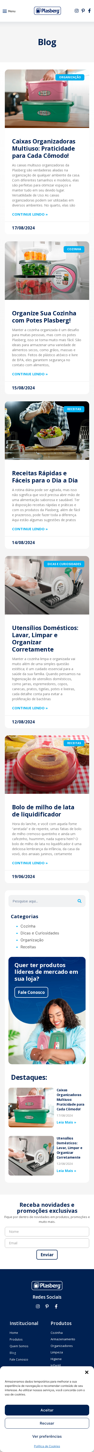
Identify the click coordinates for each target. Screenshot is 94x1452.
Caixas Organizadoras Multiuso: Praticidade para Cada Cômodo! (43, 148)
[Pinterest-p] (83, 11)
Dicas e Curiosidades (39, 933)
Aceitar (47, 1410)
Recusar (47, 1423)
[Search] (80, 901)
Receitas (28, 946)
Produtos (16, 1339)
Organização (32, 940)
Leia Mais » (66, 1122)
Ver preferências (47, 1436)
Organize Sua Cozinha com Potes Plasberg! (44, 316)
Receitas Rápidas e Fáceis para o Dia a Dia (45, 476)
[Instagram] (77, 11)
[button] (86, 1372)
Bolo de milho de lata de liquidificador (43, 810)
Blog (13, 1353)
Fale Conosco (31, 992)
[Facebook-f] (89, 11)
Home (14, 1333)
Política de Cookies (47, 1446)
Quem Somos (19, 1346)
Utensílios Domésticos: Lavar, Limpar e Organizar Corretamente (45, 638)
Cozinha (27, 926)
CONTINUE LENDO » (30, 214)
